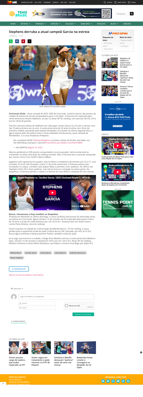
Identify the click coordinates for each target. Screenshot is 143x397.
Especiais (54, 24)
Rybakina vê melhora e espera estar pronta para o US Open (126, 62)
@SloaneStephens (42, 140)
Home (12, 24)
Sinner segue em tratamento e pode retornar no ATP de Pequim (41, 361)
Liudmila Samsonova (78, 253)
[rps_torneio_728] (71, 17)
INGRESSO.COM (27, 2)
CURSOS (55, 2)
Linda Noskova (60, 253)
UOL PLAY (63, 2)
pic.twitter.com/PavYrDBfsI (70, 142)
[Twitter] (108, 381)
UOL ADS (72, 2)
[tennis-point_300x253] (118, 217)
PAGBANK (47, 2)
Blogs (113, 24)
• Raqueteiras (108, 49)
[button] (11, 41)
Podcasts (101, 24)
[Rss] (128, 381)
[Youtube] (118, 381)
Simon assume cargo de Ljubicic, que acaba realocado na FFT (17, 361)
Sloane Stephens (16, 258)
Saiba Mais (85, 24)
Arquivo (127, 24)
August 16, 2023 (35, 147)
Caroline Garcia (31, 253)
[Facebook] (103, 381)
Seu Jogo (69, 24)
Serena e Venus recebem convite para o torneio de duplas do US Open (126, 91)
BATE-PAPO (122, 2)
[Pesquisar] (132, 13)
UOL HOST (38, 2)
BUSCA (109, 2)
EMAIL (133, 2)
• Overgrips (124, 46)
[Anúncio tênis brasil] (118, 130)
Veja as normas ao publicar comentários (26, 275)
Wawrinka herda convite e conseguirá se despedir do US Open (84, 362)
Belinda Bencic (15, 253)
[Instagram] (113, 381)
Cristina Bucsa (45, 253)
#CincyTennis (50, 142)
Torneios (39, 24)
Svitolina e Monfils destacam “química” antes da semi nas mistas (63, 361)
